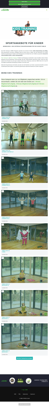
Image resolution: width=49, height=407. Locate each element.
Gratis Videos (24, 1)
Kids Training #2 (14, 57)
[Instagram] (25, 389)
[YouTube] (26, 389)
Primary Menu (47, 10)
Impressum (32, 394)
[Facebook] (22, 389)
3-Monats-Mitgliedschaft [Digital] (26, 84)
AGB (15, 394)
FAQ (19, 394)
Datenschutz (25, 394)
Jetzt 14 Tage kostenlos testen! (24, 4)
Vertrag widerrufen (24, 404)
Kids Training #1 (4, 57)
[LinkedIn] (23, 389)
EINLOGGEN (24, 6)
